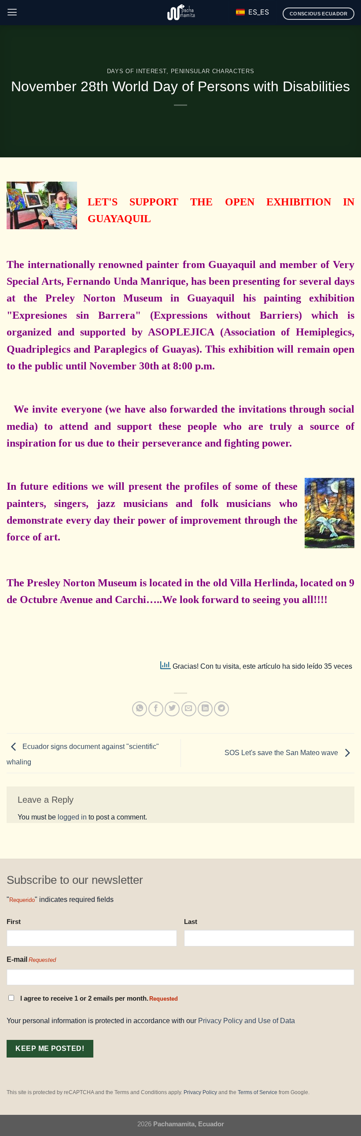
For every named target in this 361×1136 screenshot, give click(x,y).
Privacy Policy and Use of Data (246, 1020)
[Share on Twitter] (172, 708)
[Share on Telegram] (221, 708)
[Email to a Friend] (188, 708)
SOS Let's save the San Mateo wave (282, 752)
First (14, 921)
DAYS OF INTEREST (137, 71)
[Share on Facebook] (155, 708)
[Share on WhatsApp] (139, 708)
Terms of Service (257, 1092)
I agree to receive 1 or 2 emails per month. (99, 998)
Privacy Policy (200, 1092)
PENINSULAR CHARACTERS (212, 71)
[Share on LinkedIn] (205, 708)
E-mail (31, 959)
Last (190, 921)
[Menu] (12, 12)
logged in (72, 817)
